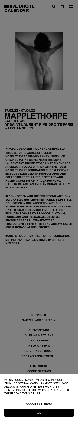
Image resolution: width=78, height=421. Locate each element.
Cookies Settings (39, 403)
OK (39, 412)
